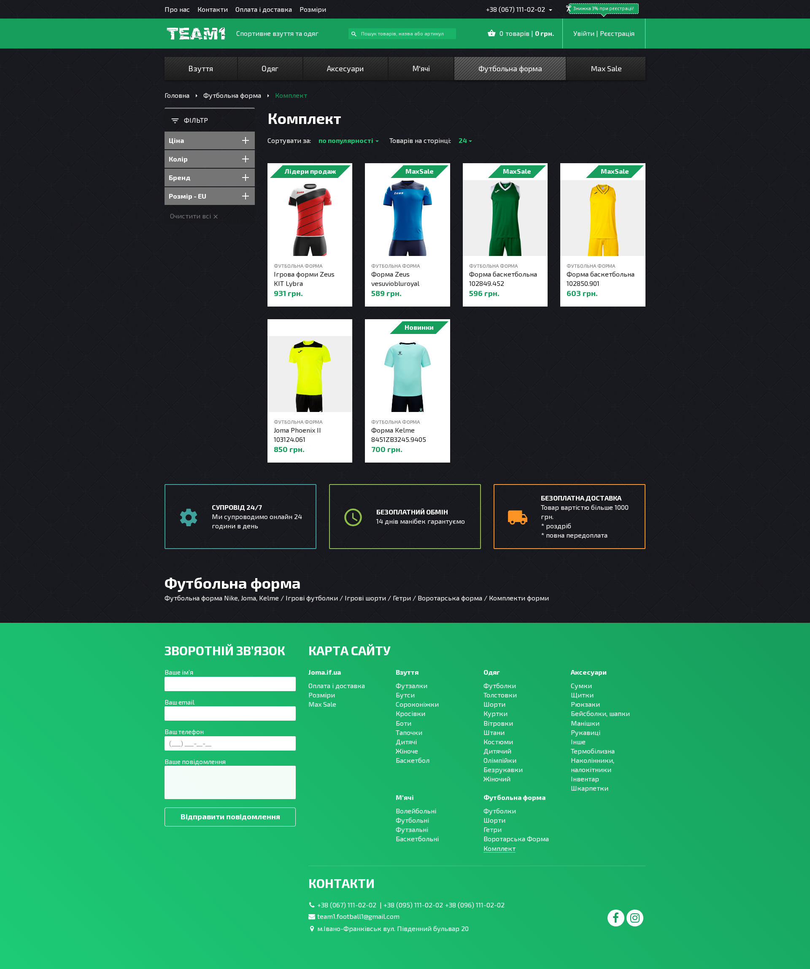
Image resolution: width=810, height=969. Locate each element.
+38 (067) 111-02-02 (516, 9)
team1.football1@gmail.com (358, 916)
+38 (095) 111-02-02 (413, 905)
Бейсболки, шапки (600, 713)
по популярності (346, 140)
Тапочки (409, 732)
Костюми (498, 742)
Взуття (200, 68)
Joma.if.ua (324, 672)
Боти (403, 723)
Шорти (494, 704)
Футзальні (412, 829)
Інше (578, 742)
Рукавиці (585, 732)
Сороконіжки (417, 704)
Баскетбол (412, 760)
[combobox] (402, 34)
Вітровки (498, 723)
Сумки (581, 685)
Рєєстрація (617, 33)
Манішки (585, 723)
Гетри (492, 829)
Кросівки (410, 713)
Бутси (405, 695)
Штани (494, 732)
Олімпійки (499, 760)
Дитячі (406, 742)
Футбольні (412, 820)
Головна (177, 95)
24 (463, 140)
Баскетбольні (417, 838)
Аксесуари (345, 68)
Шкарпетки (589, 788)
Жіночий (496, 779)
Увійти (583, 33)
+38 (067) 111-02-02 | (350, 905)
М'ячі (421, 68)
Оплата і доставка (263, 9)
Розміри (313, 9)
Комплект (499, 848)
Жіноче (407, 751)
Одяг (270, 68)
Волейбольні (416, 811)
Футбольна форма (510, 68)
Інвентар (585, 779)
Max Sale (606, 68)
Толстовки (500, 695)
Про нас (177, 9)
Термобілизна (593, 751)
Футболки (499, 685)
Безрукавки (503, 769)
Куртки (495, 713)
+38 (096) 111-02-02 (475, 905)
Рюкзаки (585, 704)
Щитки (582, 695)
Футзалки (411, 685)
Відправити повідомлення (230, 816)
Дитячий (497, 751)
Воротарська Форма (516, 838)
